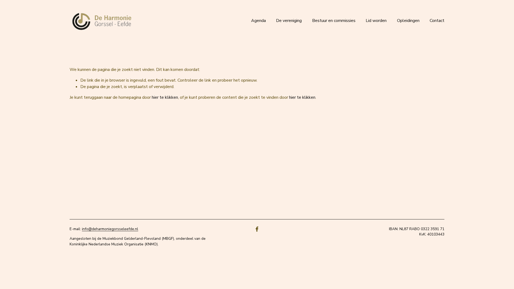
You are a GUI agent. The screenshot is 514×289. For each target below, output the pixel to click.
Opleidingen (408, 21)
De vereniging (289, 21)
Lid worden (376, 21)
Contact (437, 21)
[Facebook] (257, 229)
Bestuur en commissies (334, 21)
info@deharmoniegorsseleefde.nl (110, 228)
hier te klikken (165, 97)
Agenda (258, 21)
